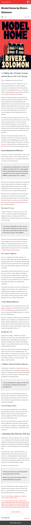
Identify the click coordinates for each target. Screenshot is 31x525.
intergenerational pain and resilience (10, 250)
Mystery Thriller (13, 497)
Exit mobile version (15, 523)
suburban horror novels (23, 507)
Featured (24, 496)
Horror (2, 497)
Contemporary (17, 496)
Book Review (10, 496)
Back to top (27, 518)
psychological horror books (12, 504)
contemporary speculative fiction (21, 370)
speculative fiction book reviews (9, 507)
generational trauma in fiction (11, 500)
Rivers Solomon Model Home (21, 505)
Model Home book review (11, 502)
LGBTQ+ (7, 497)
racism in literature (9, 505)
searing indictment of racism (12, 92)
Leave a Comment (15, 511)
